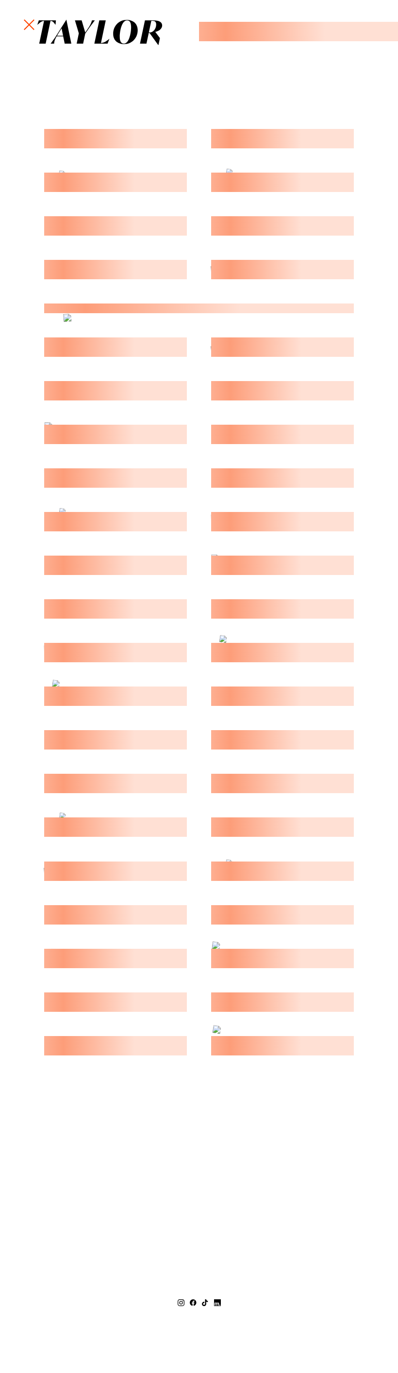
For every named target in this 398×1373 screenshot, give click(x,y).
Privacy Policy (237, 1343)
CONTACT (160, 49)
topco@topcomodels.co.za (199, 1324)
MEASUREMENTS (146, 12)
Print (167, 30)
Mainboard (310, 1343)
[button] (29, 25)
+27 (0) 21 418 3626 (199, 1314)
